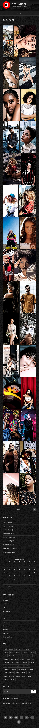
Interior (5, 622)
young (13, 679)
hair (12, 662)
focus (28, 659)
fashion (6, 659)
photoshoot (22, 669)
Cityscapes (6, 611)
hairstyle (18, 662)
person (14, 669)
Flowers (5, 615)
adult (5, 649)
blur (11, 652)
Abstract (5, 600)
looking (15, 666)
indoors (31, 662)
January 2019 (7, 541)
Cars (4, 607)
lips (10, 666)
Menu (20, 13)
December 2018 (8, 545)
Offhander (19, 4)
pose (5, 673)
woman (6, 679)
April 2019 (6, 530)
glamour (6, 662)
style (23, 676)
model (27, 666)
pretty (18, 673)
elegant (18, 656)
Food (4, 618)
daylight (11, 656)
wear (29, 676)
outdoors (6, 669)
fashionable (14, 659)
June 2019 (6, 526)
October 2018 (7, 552)
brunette (17, 652)
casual (25, 652)
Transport (6, 633)
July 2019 (6, 522)
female (22, 659)
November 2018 (8, 548)
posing (11, 673)
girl (33, 659)
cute (5, 656)
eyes (24, 656)
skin (28, 673)
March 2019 (6, 534)
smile (5, 676)
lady (5, 666)
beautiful (26, 649)
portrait (30, 669)
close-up (32, 652)
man (21, 666)
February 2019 (7, 537)
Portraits (5, 629)
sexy (23, 673)
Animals (5, 604)
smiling (11, 676)
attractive (18, 649)
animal (11, 649)
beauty (6, 652)
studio (18, 676)
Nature (5, 626)
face (30, 656)
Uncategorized (7, 637)
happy (25, 662)
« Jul (9, 586)
